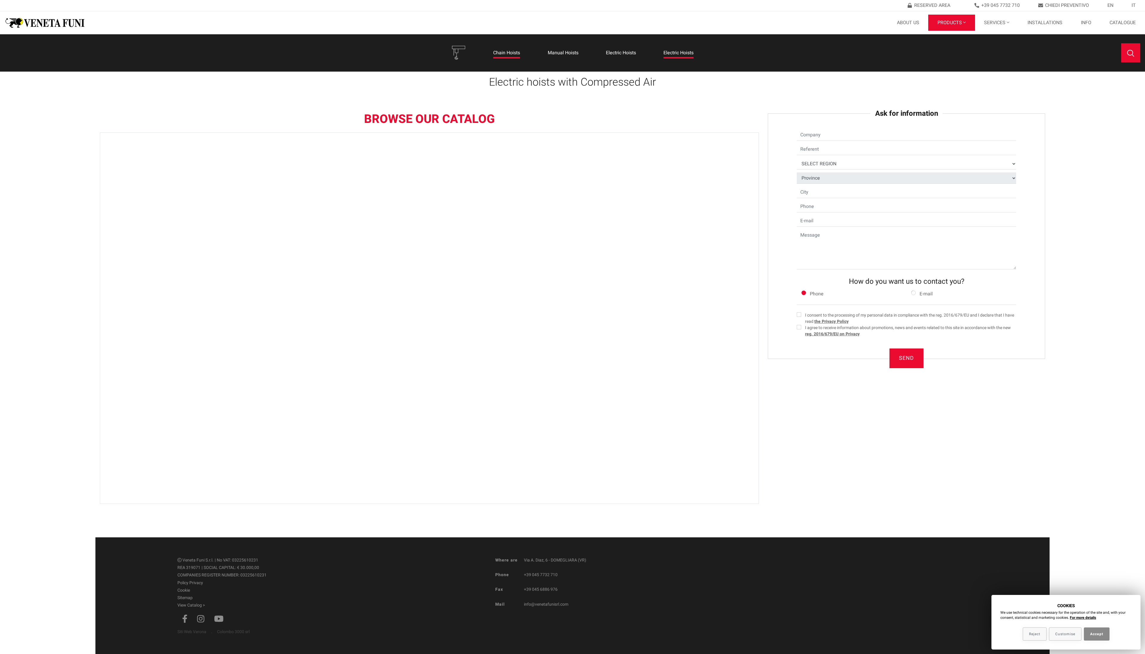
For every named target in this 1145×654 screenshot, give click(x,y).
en (1110, 5)
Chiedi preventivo (1067, 5)
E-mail (926, 293)
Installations (1045, 22)
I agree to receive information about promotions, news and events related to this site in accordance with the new (908, 331)
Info (1086, 22)
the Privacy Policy (831, 321)
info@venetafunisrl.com (546, 604)
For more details (1083, 617)
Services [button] (994, 22)
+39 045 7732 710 (1000, 5)
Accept (1096, 634)
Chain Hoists (506, 52)
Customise (1065, 634)
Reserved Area (932, 5)
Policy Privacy (190, 583)
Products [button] (949, 22)
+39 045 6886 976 (541, 589)
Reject (1034, 634)
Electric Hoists (621, 52)
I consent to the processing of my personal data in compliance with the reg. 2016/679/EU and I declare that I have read (909, 318)
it (1134, 5)
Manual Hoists (563, 52)
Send (906, 358)
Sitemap (185, 598)
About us (908, 22)
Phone (817, 293)
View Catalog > (191, 605)
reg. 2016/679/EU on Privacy (832, 334)
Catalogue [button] (1123, 22)
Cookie (183, 590)
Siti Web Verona (191, 632)
